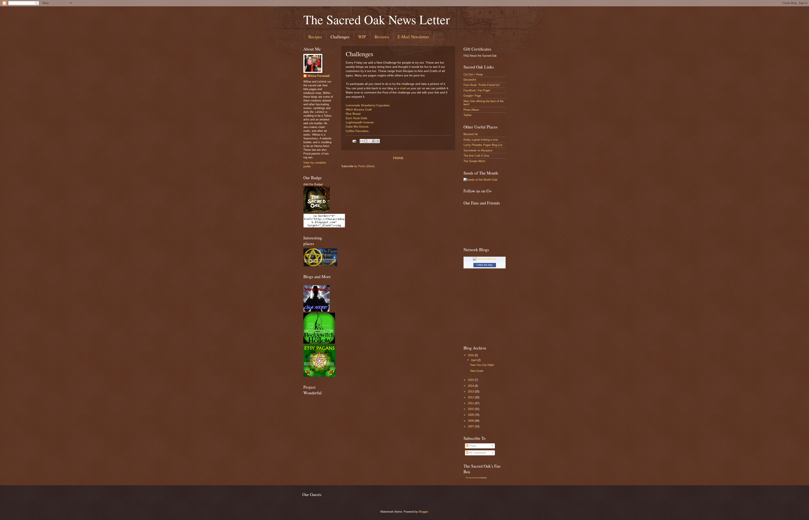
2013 (471, 391)
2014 (471, 385)
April (474, 360)
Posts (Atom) (366, 166)
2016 (471, 355)
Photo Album (471, 109)
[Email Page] (354, 141)
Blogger (423, 511)
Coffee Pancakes (357, 131)
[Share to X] (370, 141)
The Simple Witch (474, 161)
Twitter (467, 115)
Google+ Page (472, 95)
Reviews (382, 37)
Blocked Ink (470, 134)
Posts (472, 445)
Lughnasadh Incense (360, 122)
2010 (471, 409)
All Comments (477, 452)
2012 (471, 397)
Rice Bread (353, 113)
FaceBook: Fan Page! (476, 90)
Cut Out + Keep (473, 74)
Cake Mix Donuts (357, 126)
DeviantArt (469, 79)
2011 (471, 403)
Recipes (315, 37)
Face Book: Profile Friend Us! (481, 85)
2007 (471, 426)
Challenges (340, 37)
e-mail (401, 88)
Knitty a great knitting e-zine (480, 139)
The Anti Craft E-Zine (476, 155)
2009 (471, 414)
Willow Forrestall (319, 75)
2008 (471, 420)
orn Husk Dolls (357, 118)
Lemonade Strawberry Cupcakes (368, 105)
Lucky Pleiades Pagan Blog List (482, 145)
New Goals (477, 370)
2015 (471, 379)
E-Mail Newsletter (413, 37)
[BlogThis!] (366, 141)
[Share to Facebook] (374, 141)
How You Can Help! (482, 365)
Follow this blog (484, 265)
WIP (362, 37)
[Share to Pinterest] (378, 141)
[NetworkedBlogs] (484, 258)
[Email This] (362, 141)
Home (398, 158)
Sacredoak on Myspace (477, 150)
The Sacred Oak (471, 478)
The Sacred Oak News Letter (376, 19)
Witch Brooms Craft (359, 109)
